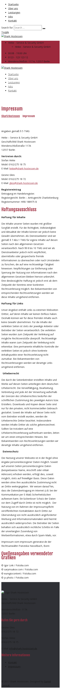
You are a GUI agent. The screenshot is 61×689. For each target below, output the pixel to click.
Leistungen (14, 12)
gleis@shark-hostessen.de (23, 183)
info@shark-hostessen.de (23, 648)
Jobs (10, 16)
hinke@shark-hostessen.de (24, 168)
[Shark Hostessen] (12, 36)
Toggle (5, 32)
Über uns (13, 8)
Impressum (14, 666)
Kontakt (12, 20)
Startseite (13, 4)
